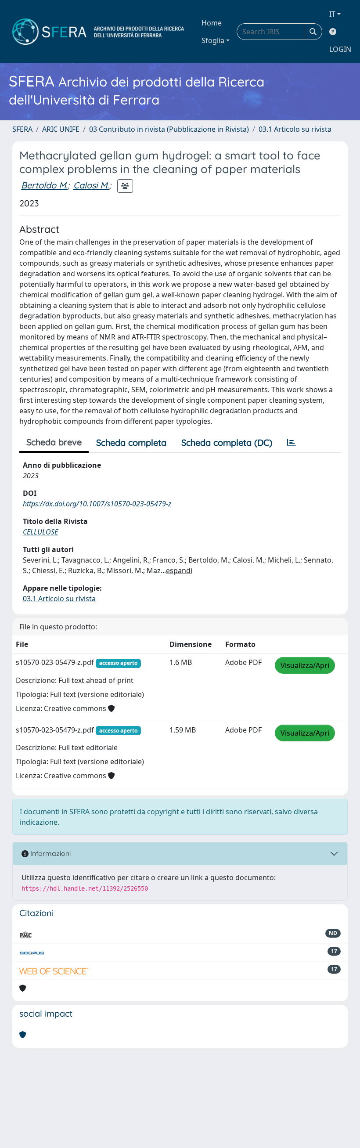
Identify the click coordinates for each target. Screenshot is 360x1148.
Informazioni (50, 853)
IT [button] (332, 14)
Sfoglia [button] (213, 40)
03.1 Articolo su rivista (295, 129)
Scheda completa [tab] (131, 442)
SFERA (22, 129)
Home (212, 23)
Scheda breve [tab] (54, 442)
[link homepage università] (98, 32)
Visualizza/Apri (305, 665)
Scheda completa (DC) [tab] (226, 442)
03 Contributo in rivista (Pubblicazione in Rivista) (169, 129)
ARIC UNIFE (60, 129)
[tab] (291, 442)
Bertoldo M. (44, 185)
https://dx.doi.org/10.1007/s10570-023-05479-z (97, 504)
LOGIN (340, 49)
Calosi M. (91, 185)
